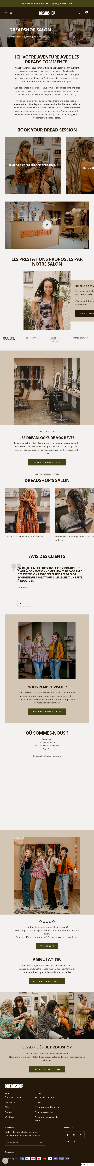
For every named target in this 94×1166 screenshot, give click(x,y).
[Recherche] (11, 13)
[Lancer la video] (47, 224)
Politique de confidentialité (47, 1107)
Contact (8, 1112)
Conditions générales (44, 1112)
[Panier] (85, 13)
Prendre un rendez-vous (47, 462)
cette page (30, 965)
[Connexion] (79, 13)
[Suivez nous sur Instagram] (74, 1134)
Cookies (38, 1102)
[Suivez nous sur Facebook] (67, 1134)
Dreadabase (10, 1102)
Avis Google (47, 946)
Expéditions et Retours (45, 1097)
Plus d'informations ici (47, 981)
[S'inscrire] (41, 1142)
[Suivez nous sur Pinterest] (81, 1134)
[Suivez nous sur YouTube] (67, 1141)
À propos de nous (13, 1097)
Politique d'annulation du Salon (46, 1119)
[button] (87, 1164)
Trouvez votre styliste (47, 1069)
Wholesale (9, 1117)
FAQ (7, 1107)
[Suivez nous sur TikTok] (74, 1141)
